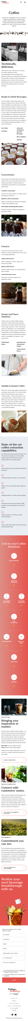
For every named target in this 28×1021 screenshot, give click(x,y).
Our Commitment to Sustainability (9, 868)
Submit (14, 980)
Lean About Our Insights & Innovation (11, 812)
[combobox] (14, 953)
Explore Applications (10, 760)
